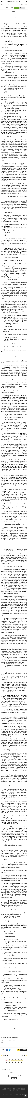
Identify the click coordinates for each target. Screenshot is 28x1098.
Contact (14, 1090)
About (9, 1090)
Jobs (18, 1090)
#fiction (4, 1037)
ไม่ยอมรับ (22, 8)
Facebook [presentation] (12, 1073)
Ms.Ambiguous (19, 1)
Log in (15, 1078)
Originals (9, 1088)
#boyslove (9, 1037)
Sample (18, 1088)
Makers (5, 1)
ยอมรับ (16, 8)
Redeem (23, 1088)
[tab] (6, 1069)
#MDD (13, 1037)
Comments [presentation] (6, 1069)
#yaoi (16, 1037)
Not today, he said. (11, 1)
